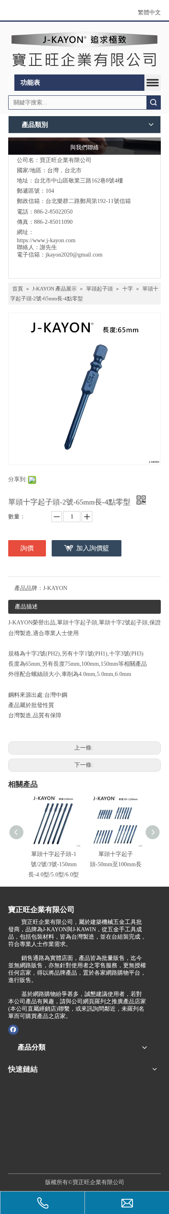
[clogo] (84, 48)
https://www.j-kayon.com (46, 240)
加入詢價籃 (92, 548)
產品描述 (26, 607)
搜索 (153, 102)
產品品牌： (28, 588)
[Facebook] (13, 1029)
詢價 (27, 548)
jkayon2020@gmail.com (74, 255)
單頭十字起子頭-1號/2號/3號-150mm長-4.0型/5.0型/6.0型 (53, 864)
